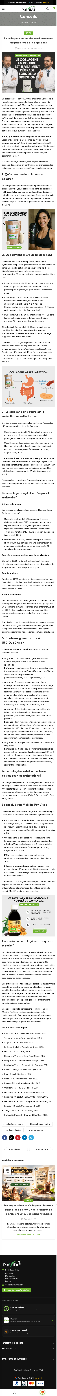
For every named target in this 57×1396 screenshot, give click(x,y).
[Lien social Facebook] (4, 1137)
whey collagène (35, 1130)
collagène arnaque (14, 1124)
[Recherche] (47, 8)
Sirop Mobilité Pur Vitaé (31, 804)
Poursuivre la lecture (28, 1234)
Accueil (24, 22)
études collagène (13, 1130)
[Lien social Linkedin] (24, 1137)
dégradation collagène (40, 1124)
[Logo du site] (28, 8)
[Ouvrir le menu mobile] (3, 8)
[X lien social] (11, 1137)
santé (33, 22)
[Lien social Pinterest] (18, 1137)
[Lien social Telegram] (31, 1137)
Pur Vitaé (22, 48)
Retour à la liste (28, 1149)
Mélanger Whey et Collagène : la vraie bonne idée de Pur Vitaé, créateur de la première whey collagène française (28, 1209)
